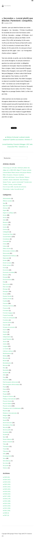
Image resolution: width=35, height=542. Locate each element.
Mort (4, 367)
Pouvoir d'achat (7, 401)
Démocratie (6, 253)
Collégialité (6, 232)
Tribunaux (6, 451)
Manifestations (7, 353)
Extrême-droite (7, 298)
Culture (5, 246)
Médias (5, 356)
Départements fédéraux (9, 255)
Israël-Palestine (7, 339)
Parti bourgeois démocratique (11, 384)
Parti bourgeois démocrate (10, 382)
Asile (4, 220)
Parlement (6, 379)
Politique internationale (9, 398)
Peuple (5, 394)
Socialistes (6, 432)
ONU (4, 375)
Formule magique (8, 313)
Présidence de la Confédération (12, 408)
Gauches (5, 325)
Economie (6, 270)
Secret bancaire (7, 422)
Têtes (4, 444)
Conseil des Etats (8, 234)
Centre (5, 227)
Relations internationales (10, 413)
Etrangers (5, 291)
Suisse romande (7, 441)
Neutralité (5, 370)
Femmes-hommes (8, 305)
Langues (5, 346)
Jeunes (5, 341)
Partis (4, 387)
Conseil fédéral (7, 236)
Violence (5, 468)
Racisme (5, 410)
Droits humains (7, 263)
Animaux (5, 208)
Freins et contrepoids (9, 317)
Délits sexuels (7, 248)
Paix (4, 377)
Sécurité (5, 427)
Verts (4, 458)
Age (4, 203)
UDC (4, 453)
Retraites (5, 418)
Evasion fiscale (7, 296)
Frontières (6, 320)
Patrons (5, 391)
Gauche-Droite (7, 322)
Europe (5, 294)
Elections (5, 274)
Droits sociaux (7, 265)
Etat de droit (6, 284)
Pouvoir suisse (7, 406)
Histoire (5, 332)
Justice (5, 344)
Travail (5, 449)
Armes (5, 217)
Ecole (4, 267)
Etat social (6, 286)
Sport (4, 437)
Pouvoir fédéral (7, 403)
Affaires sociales (7, 201)
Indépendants (7, 336)
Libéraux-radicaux (8, 351)
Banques (5, 222)
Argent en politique (8, 212)
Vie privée (6, 465)
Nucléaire (5, 372)
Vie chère (5, 463)
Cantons (5, 224)
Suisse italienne (7, 439)
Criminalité (6, 241)
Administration (7, 198)
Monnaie (5, 365)
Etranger (5, 289)
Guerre (5, 329)
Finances (5, 308)
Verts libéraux (7, 460)
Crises (4, 243)
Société (5, 434)
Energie (5, 277)
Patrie (4, 389)
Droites (5, 260)
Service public (7, 429)
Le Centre (6, 348)
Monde (5, 360)
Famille (5, 301)
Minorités (5, 358)
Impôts (5, 334)
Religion (5, 415)
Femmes (5, 303)
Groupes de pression (9, 327)
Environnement (7, 279)
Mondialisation (7, 363)
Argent (5, 210)
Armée (5, 215)
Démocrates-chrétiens (9, 251)
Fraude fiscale (7, 315)
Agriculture (6, 205)
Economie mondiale (8, 272)
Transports (6, 446)
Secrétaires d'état (8, 425)
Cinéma (5, 229)
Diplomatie (6, 258)
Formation (6, 310)
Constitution (6, 239)
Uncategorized (7, 456)
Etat (4, 282)
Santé (4, 420)
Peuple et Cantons (8, 396)
